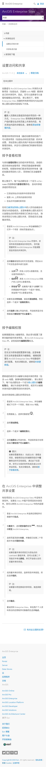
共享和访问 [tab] (10, 38)
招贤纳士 (6, 728)
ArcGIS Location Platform (13, 702)
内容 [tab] (7, 33)
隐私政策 (39, 760)
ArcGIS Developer (10, 706)
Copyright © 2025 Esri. (10, 760)
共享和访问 (12, 24)
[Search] (35, 3)
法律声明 (16, 763)
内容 (4, 24)
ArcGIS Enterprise (13, 3)
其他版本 (20, 73)
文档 (4, 681)
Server (5, 665)
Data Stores (7, 669)
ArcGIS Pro (6, 694)
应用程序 (6, 677)
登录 (42, 4)
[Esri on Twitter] (4, 752)
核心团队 (32, 382)
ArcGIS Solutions (9, 710)
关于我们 (6, 724)
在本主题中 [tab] (8, 81)
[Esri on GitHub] (12, 752)
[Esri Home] (7, 744)
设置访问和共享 (12, 44)
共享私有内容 (11, 49)
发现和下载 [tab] (10, 54)
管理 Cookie (6, 763)
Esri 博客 (5, 732)
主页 (4, 657)
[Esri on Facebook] (8, 752)
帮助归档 (34, 73)
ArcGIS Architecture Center (13, 714)
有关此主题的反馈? (35, 630)
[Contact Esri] (16, 752)
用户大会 (6, 735)
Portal (4, 661)
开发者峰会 (7, 739)
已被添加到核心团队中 (16, 207)
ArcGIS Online (8, 691)
